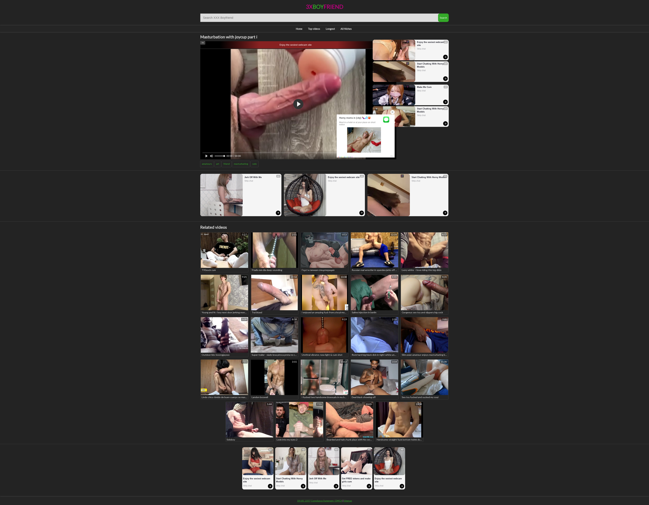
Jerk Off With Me (253, 177)
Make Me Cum (424, 87)
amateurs (207, 163)
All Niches (346, 28)
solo (254, 163)
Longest (330, 28)
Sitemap (348, 500)
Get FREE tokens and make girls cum (356, 480)
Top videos (314, 28)
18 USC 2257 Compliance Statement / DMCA (319, 500)
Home (299, 28)
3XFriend (324, 6)
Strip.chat (421, 49)
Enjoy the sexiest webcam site (296, 44)
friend (226, 163)
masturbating (241, 163)
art (217, 163)
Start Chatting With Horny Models (430, 65)
